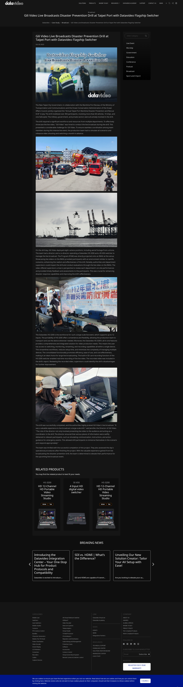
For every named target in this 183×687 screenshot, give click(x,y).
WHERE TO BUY (103, 3)
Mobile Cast (35, 618)
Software (65, 647)
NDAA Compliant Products (131, 633)
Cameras (35, 628)
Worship (129, 48)
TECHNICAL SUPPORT (99, 645)
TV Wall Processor (68, 633)
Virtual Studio (66, 631)
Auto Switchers (36, 623)
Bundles (34, 633)
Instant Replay (36, 647)
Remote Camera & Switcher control (73, 657)
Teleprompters (67, 628)
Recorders (35, 655)
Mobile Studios (36, 626)
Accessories (66, 649)
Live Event (130, 43)
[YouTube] (139, 643)
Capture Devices (37, 660)
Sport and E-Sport (133, 76)
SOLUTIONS (82, 3)
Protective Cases (67, 644)
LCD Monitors (36, 649)
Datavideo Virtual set (99, 618)
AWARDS (125, 620)
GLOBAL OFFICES (128, 623)
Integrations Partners (99, 636)
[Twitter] (128, 643)
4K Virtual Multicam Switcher (71, 618)
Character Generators (38, 636)
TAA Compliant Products (130, 631)
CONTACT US (152, 3)
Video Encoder (36, 644)
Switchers (35, 620)
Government (131, 52)
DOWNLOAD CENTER (99, 648)
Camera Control (67, 652)
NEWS (161, 3)
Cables (34, 657)
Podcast (129, 66)
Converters (35, 652)
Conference (131, 62)
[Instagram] (125, 643)
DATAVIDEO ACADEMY (129, 3)
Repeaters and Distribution (70, 639)
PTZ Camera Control (38, 631)
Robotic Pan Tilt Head (38, 639)
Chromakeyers (67, 636)
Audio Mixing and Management (72, 641)
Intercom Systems (68, 626)
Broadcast (130, 71)
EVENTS (95, 630)
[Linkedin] (132, 643)
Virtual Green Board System (71, 655)
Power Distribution (37, 641)
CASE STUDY (96, 656)
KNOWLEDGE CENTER (99, 653)
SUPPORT (142, 3)
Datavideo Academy (99, 620)
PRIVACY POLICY (128, 628)
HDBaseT (65, 620)
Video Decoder (67, 623)
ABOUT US (126, 618)
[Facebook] (135, 643)
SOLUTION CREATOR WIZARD (101, 651)
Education (130, 57)
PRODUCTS (92, 3)
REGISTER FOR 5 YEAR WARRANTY (137, 666)
